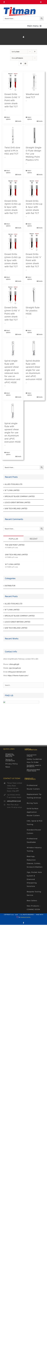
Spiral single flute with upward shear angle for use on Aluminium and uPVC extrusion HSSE (12, 432)
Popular (13, 539)
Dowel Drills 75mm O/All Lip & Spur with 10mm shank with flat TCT (12, 207)
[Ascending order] (35, 51)
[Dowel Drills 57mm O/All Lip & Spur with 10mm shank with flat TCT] (12, 242)
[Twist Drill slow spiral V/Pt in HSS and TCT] (12, 135)
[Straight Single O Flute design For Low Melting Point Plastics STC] (34, 135)
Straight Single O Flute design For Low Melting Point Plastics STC (33, 153)
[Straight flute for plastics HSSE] (34, 295)
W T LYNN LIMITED (12, 490)
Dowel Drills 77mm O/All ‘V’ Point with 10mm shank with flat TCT (33, 260)
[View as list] (25, 63)
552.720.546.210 (15, 668)
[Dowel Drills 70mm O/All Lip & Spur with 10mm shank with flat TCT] (34, 188)
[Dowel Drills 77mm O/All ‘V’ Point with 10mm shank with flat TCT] (34, 242)
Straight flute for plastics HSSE (33, 310)
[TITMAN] (19, 8)
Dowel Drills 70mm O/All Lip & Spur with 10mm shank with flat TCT (34, 207)
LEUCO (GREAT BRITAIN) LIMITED (17, 502)
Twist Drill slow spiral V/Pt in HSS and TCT (12, 150)
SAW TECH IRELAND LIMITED (16, 509)
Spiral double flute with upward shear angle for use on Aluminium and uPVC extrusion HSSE (34, 370)
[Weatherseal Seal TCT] (34, 82)
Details (19, 121)
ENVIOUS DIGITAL (26, 917)
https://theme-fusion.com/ (18, 676)
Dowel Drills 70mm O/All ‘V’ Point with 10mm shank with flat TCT (12, 100)
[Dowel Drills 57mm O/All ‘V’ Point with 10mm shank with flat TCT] (12, 295)
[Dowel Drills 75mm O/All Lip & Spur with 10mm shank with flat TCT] (12, 188)
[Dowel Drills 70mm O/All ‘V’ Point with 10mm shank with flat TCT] (12, 82)
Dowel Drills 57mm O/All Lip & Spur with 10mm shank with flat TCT (12, 260)
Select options (8, 118)
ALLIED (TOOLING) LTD (13, 484)
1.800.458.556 (14, 664)
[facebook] (4, 2)
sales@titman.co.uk (14, 801)
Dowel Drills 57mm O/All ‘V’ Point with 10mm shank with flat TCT (12, 313)
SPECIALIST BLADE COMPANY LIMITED (20, 496)
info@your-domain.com (17, 672)
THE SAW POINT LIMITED (14, 545)
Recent (33, 539)
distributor (10, 586)
